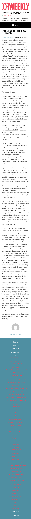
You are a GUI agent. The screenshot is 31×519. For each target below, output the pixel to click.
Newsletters (15, 459)
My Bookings (16, 413)
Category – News (15, 438)
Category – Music (15, 435)
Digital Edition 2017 (16, 449)
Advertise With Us (15, 361)
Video (15, 505)
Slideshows (15, 490)
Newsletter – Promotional (16, 480)
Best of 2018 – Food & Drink (16, 376)
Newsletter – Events (16, 468)
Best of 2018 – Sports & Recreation (16, 382)
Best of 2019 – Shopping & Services (16, 397)
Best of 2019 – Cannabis (16, 391)
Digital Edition (15, 447)
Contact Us (15, 345)
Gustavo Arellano (7, 37)
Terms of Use (15, 349)
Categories (16, 406)
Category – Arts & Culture (15, 422)
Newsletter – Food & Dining (16, 474)
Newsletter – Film (16, 471)
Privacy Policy (15, 352)
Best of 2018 (15, 367)
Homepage (15, 453)
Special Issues (16, 493)
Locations (16, 410)
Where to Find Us (15, 508)
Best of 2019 (15, 385)
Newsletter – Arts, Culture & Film (16, 462)
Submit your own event (15, 496)
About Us (16, 342)
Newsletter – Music (16, 477)
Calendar (15, 404)
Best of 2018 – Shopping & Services (16, 379)
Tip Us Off (15, 502)
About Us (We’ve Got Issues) (15, 358)
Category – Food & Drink (15, 431)
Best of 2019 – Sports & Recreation (16, 400)
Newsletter (15, 456)
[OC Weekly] (7, 15)
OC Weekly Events (15, 484)
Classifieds (15, 441)
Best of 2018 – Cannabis (16, 373)
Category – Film (15, 428)
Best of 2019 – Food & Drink (16, 394)
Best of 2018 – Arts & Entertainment (16, 369)
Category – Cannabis (15, 425)
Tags (16, 416)
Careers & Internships (15, 419)
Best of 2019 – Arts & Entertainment (16, 388)
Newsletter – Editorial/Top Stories (16, 465)
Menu (17, 24)
